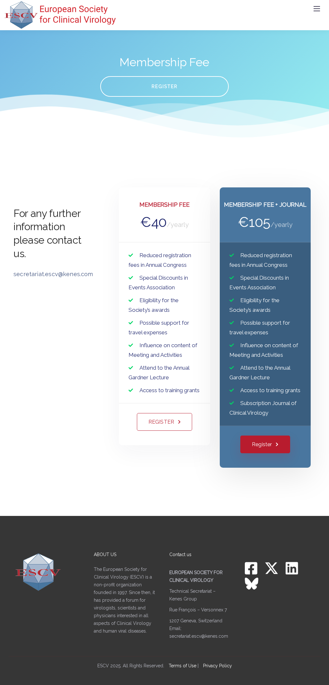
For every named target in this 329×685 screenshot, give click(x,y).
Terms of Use (182, 665)
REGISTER (165, 86)
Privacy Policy (217, 665)
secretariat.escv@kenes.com (198, 636)
